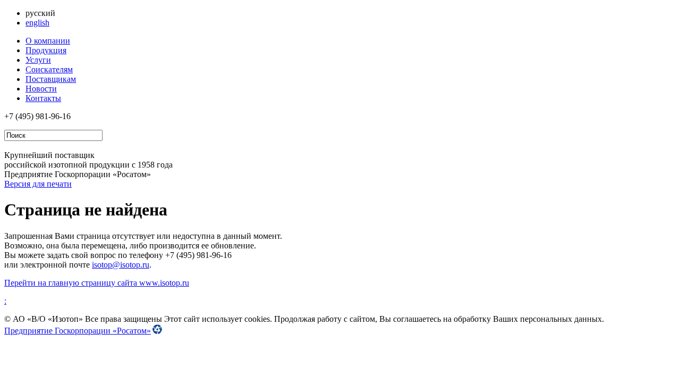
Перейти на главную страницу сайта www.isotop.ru (96, 282)
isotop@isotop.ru (120, 264)
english (37, 22)
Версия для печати (38, 183)
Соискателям (49, 69)
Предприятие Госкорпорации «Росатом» (77, 330)
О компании (48, 40)
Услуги (38, 59)
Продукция (46, 50)
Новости (41, 88)
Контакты (43, 98)
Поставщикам (51, 79)
